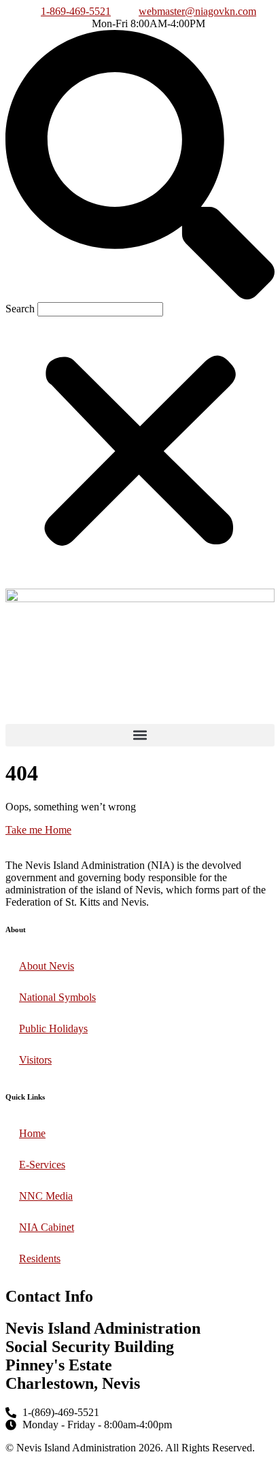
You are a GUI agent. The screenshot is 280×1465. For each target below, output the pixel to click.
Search (20, 308)
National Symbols (57, 997)
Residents (39, 1258)
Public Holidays (53, 1028)
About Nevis (46, 966)
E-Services (42, 1164)
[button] (140, 166)
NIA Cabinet (46, 1227)
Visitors (35, 1060)
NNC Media (46, 1196)
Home (32, 1133)
